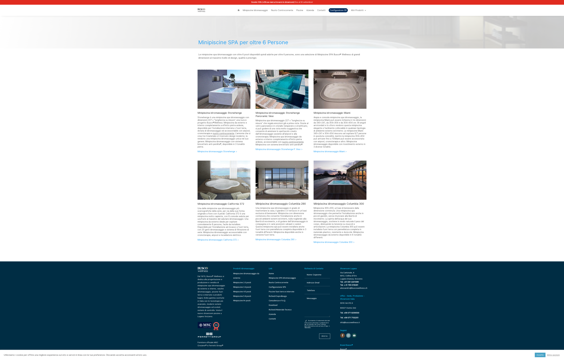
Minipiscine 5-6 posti (242, 296)
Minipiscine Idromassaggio (255, 10)
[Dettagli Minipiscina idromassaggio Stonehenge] (224, 108)
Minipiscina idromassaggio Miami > (330, 151)
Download (273, 305)
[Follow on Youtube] (354, 335)
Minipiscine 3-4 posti (242, 287)
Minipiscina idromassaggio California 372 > (218, 240)
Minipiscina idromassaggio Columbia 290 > (276, 239)
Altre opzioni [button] (553, 355)
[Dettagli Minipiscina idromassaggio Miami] (340, 108)
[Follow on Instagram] (348, 335)
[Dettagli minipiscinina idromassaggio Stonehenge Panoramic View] (282, 108)
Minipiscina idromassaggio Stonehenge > (217, 151)
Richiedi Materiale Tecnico (280, 309)
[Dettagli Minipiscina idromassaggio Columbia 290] (282, 199)
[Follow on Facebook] (342, 335)
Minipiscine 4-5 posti (242, 291)
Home (271, 273)
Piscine (299, 10)
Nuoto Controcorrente (282, 10)
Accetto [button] (540, 355)
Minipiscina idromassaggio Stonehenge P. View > (279, 149)
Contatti (321, 10)
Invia (325, 336)
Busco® (343, 349)
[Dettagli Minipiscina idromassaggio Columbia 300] (340, 199)
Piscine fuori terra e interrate (281, 291)
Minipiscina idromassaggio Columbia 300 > (334, 242)
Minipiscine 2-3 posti (242, 282)
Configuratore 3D (338, 10)
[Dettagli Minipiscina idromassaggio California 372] (224, 199)
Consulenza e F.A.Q (277, 300)
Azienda (310, 10)
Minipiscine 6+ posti (241, 300)
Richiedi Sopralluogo (278, 296)
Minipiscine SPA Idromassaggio (282, 278)
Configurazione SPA (277, 287)
